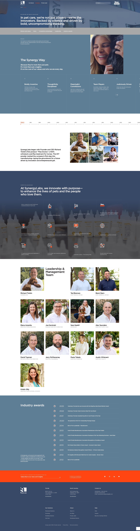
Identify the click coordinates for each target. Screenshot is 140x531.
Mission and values (26, 31)
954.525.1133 (102, 492)
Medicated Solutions (50, 510)
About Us (72, 510)
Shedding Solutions (49, 515)
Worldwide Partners (74, 518)
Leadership (58, 31)
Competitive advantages (45, 31)
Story (34, 31)
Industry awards (68, 31)
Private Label (73, 515)
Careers (96, 513)
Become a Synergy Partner (101, 515)
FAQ (96, 510)
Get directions (48, 496)
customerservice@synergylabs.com (105, 494)
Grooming (47, 513)
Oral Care (47, 518)
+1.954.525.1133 (104, 491)
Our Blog (72, 513)
